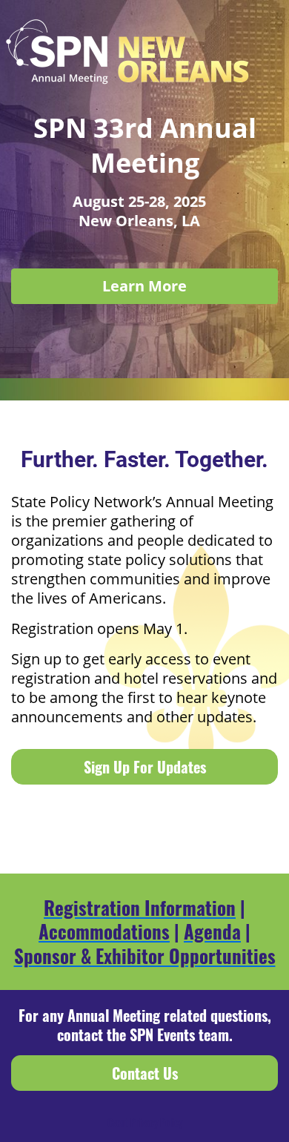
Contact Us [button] (145, 1073)
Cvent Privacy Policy (144, 1122)
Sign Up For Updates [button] (145, 767)
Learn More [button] (144, 286)
